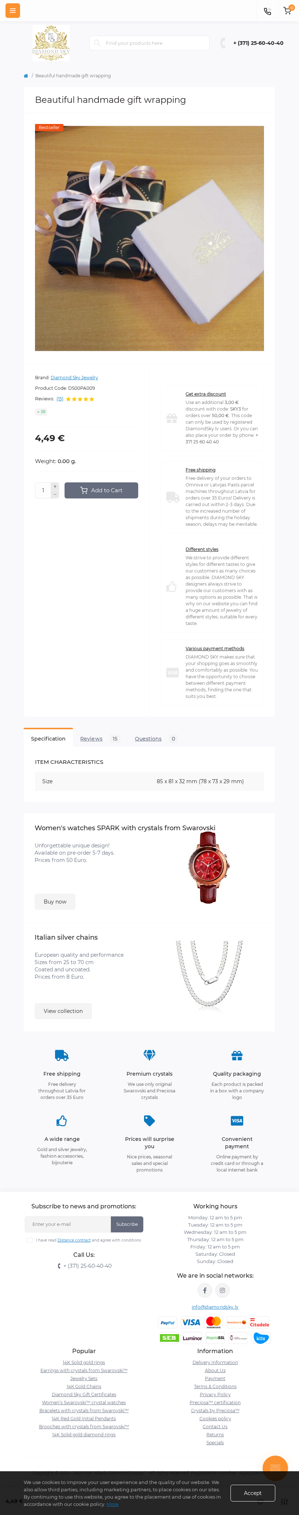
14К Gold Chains (84, 1386)
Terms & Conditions (215, 1386)
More (112, 1504)
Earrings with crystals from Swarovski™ (84, 1370)
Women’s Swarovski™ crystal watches (84, 1402)
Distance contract (74, 1240)
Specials (215, 1442)
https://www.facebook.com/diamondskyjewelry (205, 1290)
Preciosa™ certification (215, 1402)
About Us (215, 1370)
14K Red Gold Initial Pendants (84, 1418)
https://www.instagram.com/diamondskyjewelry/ (222, 1290)
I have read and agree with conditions (88, 1240)
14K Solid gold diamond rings (84, 1434)
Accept (253, 1493)
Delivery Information (215, 1362)
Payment (215, 1378)
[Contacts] (267, 10)
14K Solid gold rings (84, 1362)
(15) (60, 398)
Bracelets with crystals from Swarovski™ (84, 1410)
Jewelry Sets (83, 1378)
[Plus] (55, 486)
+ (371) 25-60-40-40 (258, 43)
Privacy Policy (215, 1394)
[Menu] (12, 10)
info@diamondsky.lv (215, 1307)
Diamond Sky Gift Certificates (84, 1394)
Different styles (202, 549)
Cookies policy (215, 1418)
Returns (215, 1434)
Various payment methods (215, 648)
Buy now (55, 901)
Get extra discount (206, 394)
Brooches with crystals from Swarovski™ (84, 1426)
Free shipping (200, 470)
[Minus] (55, 494)
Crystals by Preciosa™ (215, 1410)
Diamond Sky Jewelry (74, 377)
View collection (63, 1011)
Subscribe (127, 1224)
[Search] (97, 43)
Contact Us (215, 1426)
